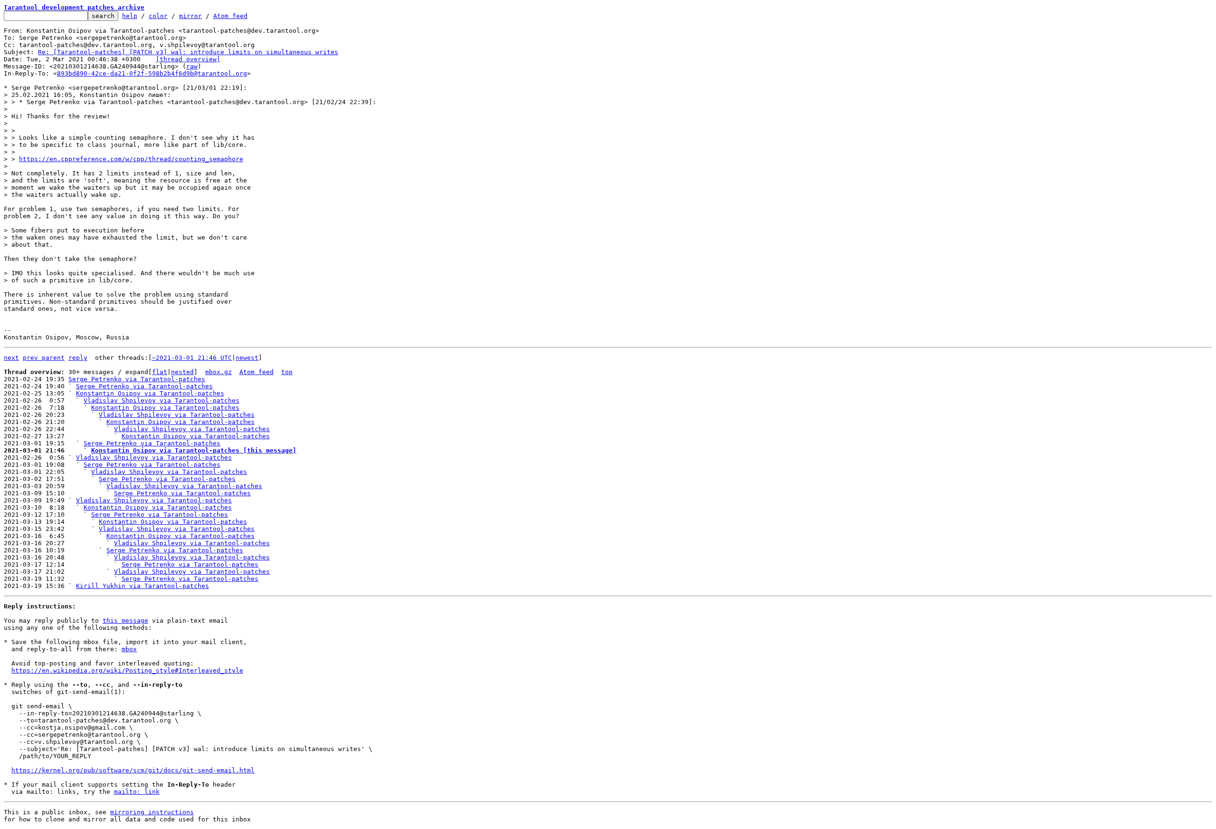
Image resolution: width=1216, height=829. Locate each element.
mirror (190, 15)
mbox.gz (218, 372)
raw (192, 66)
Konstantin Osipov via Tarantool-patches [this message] (193, 450)
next (11, 357)
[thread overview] (188, 59)
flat (159, 372)
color (158, 15)
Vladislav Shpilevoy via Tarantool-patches (161, 400)
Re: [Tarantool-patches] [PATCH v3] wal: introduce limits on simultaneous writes (188, 52)
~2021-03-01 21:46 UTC (192, 357)
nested (182, 372)
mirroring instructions (152, 812)
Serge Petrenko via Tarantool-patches (136, 379)
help (129, 15)
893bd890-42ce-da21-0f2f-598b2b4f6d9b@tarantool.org (152, 73)
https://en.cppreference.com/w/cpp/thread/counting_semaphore (131, 159)
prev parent (44, 357)
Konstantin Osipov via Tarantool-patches (150, 393)
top (287, 372)
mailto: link (137, 791)
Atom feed (230, 15)
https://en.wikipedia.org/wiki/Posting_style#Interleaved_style (127, 670)
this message (125, 620)
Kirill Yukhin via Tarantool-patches (142, 585)
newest (247, 357)
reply (77, 357)
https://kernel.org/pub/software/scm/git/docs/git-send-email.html (133, 770)
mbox (129, 649)
